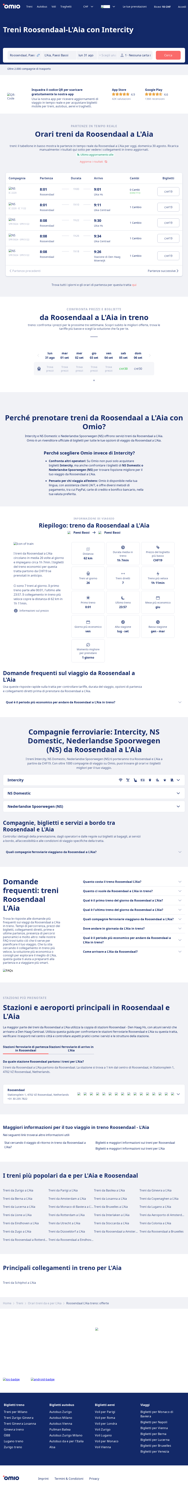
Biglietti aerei (105, 1405)
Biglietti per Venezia (154, 1451)
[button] (87, 55)
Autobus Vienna (60, 1424)
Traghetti (66, 6)
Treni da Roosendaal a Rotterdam (26, 1240)
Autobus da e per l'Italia (66, 1441)
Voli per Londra (106, 1424)
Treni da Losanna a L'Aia (110, 1199)
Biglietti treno (14, 1405)
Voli (54, 6)
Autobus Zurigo (60, 1412)
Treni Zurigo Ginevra (18, 1418)
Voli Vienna (103, 1447)
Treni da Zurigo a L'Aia (18, 1190)
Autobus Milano (60, 1418)
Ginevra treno (14, 1429)
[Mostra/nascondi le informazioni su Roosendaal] (178, 1094)
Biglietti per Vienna (154, 1428)
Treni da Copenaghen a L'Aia (159, 1199)
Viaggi (145, 1405)
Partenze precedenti (26, 271)
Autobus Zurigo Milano (65, 1435)
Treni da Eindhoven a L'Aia (21, 1223)
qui (134, 284)
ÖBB (7, 1435)
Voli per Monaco (107, 1441)
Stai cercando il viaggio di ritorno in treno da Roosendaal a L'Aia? (45, 1145)
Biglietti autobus (61, 1405)
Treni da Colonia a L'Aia (155, 1223)
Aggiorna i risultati (91, 161)
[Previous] (38, 355)
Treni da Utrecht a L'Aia (64, 1223)
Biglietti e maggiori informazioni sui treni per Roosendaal (135, 1143)
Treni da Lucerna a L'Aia (19, 1207)
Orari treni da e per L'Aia (45, 1303)
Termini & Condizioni (69, 1479)
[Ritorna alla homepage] (14, 7)
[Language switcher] (108, 6)
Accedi (182, 6)
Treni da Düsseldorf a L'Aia (66, 1231)
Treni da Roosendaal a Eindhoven (71, 1240)
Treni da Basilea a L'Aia (109, 1190)
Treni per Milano (16, 1412)
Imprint (43, 1479)
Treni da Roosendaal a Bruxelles (162, 1231)
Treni (29, 6)
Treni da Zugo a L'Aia (17, 1231)
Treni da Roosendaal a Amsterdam (118, 1231)
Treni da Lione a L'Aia (17, 1215)
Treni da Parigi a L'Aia (63, 1190)
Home (7, 1303)
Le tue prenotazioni (135, 6)
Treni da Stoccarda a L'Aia (111, 1223)
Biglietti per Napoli (153, 1422)
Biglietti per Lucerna (154, 1440)
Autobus (42, 6)
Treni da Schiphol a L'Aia (19, 1283)
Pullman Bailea (59, 1429)
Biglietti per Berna (153, 1434)
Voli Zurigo (103, 1429)
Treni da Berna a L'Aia (17, 1199)
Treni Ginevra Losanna (20, 1424)
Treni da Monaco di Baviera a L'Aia (71, 1207)
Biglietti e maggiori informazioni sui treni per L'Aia (130, 1148)
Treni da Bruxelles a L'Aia (111, 1207)
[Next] (150, 355)
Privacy (94, 1479)
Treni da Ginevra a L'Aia (155, 1190)
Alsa (52, 1447)
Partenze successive (162, 271)
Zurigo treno (13, 1447)
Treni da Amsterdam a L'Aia (67, 1199)
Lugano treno (14, 1441)
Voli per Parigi (105, 1412)
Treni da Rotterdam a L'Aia (66, 1215)
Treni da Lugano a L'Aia (155, 1207)
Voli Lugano (103, 1435)
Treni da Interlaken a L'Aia (111, 1215)
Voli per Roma (105, 1418)
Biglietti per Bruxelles (155, 1446)
